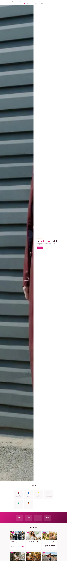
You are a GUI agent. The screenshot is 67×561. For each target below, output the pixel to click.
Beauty (27, 3)
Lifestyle (33, 3)
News (36, 3)
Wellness (42, 3)
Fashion (30, 3)
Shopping (38, 3)
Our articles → (40, 247)
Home (24, 3)
